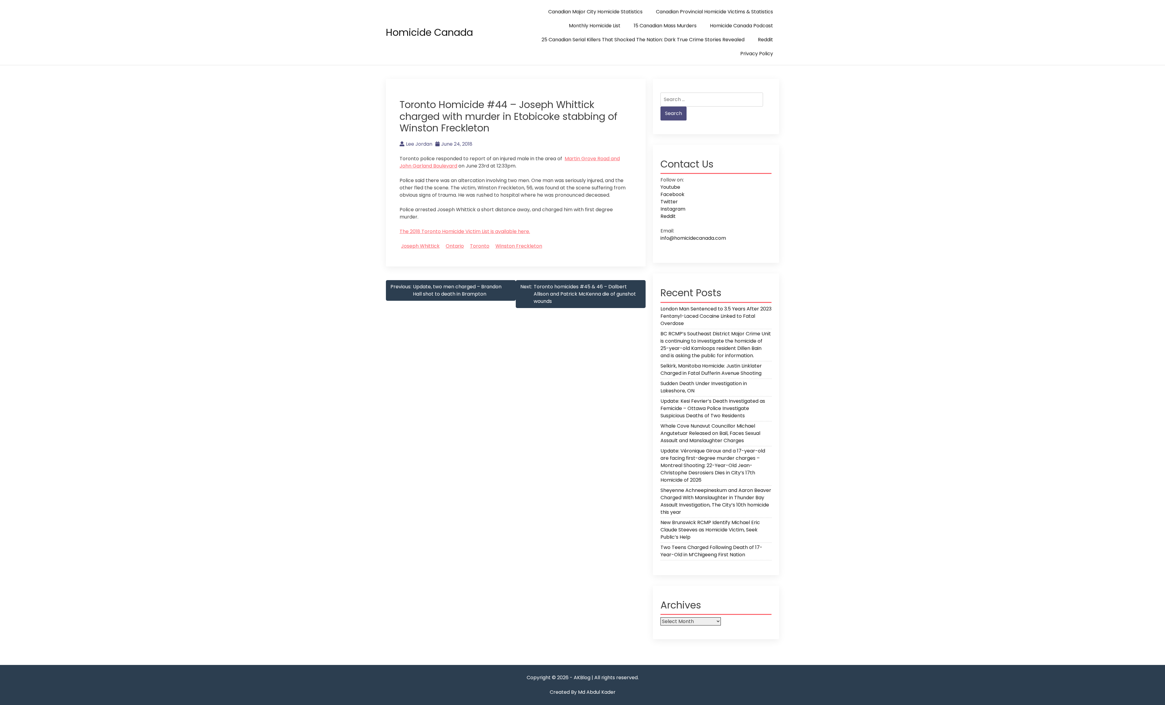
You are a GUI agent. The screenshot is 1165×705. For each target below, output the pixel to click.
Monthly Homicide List (594, 25)
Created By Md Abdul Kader (583, 692)
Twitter (669, 201)
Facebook (672, 194)
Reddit (765, 39)
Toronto (479, 245)
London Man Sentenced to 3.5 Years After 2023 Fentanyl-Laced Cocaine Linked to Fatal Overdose (716, 316)
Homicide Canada (429, 32)
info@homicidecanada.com (693, 238)
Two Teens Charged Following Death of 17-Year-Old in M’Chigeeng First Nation (711, 551)
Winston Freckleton (518, 245)
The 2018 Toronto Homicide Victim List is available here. (465, 231)
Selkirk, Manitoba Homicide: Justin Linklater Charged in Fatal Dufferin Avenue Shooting (711, 369)
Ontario (455, 245)
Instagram (672, 208)
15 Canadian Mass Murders (665, 25)
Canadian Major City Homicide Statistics (595, 11)
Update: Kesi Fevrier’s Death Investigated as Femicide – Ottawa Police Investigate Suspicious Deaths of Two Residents (712, 408)
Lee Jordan (419, 144)
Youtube (670, 187)
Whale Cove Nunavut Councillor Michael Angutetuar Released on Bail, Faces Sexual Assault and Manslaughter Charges (710, 433)
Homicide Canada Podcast (741, 25)
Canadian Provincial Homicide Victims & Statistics (714, 11)
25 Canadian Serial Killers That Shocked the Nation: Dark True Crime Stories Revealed (643, 39)
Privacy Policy (756, 53)
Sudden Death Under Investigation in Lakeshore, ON (703, 387)
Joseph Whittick (420, 245)
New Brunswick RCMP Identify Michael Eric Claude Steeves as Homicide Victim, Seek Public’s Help (710, 530)
